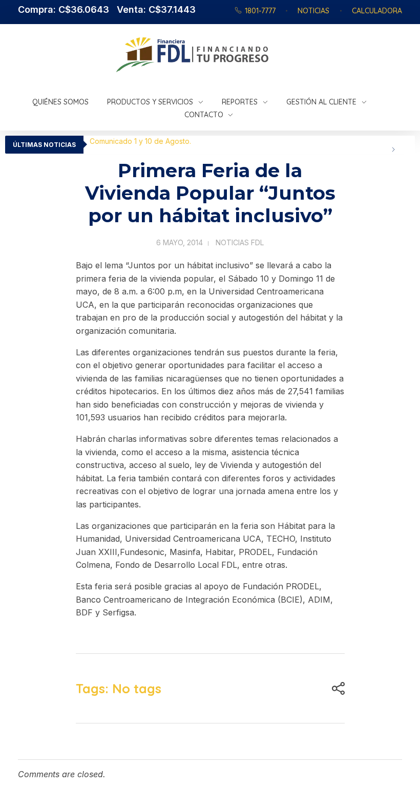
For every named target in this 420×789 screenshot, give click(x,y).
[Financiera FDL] (242, 54)
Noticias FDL (240, 242)
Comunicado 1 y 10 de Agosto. (140, 141)
